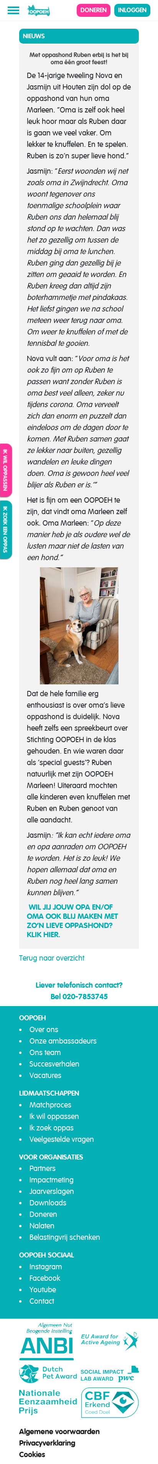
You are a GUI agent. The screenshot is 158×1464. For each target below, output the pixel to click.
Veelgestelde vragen (62, 1139)
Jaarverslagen (52, 1191)
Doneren (94, 10)
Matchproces (50, 1105)
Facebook (45, 1278)
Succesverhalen (54, 1064)
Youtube (43, 1289)
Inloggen (132, 10)
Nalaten (42, 1225)
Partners (43, 1168)
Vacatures (45, 1075)
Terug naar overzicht (51, 958)
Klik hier (42, 934)
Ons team (45, 1052)
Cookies (32, 1454)
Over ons (44, 1029)
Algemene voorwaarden (59, 1431)
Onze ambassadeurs (63, 1041)
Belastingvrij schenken (65, 1237)
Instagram (46, 1266)
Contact (42, 1301)
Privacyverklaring (47, 1443)
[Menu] (13, 10)
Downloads (48, 1203)
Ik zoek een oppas (5, 529)
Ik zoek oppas (52, 1128)
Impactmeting (52, 1180)
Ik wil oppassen (5, 470)
